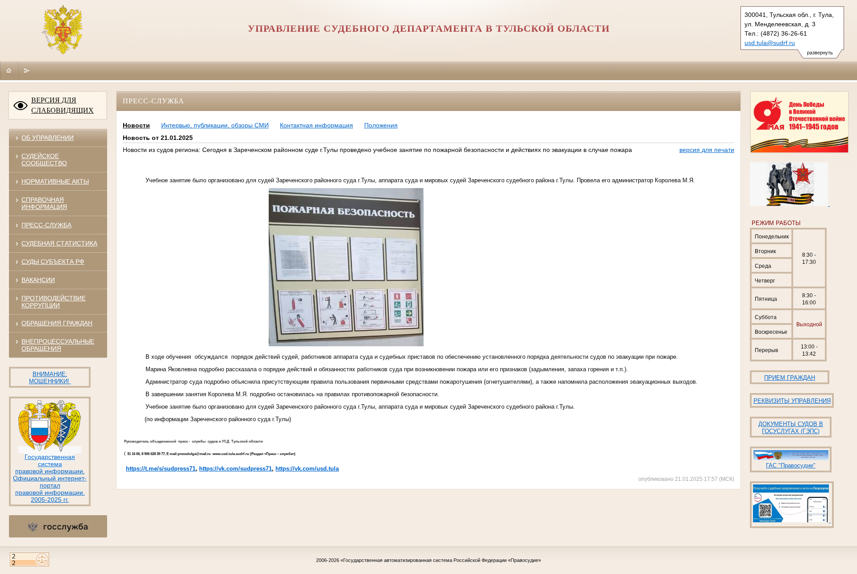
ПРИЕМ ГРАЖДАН (789, 377)
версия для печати (706, 149)
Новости (136, 125)
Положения (381, 125)
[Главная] (9, 70)
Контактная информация (316, 125)
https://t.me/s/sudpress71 (161, 468)
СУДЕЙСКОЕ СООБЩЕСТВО (44, 159)
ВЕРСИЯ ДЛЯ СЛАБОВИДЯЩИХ (62, 105)
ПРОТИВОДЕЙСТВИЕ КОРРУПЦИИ (53, 302)
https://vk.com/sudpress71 (235, 468)
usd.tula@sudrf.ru (770, 42)
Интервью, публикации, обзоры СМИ (215, 125)
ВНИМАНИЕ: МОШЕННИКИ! (50, 378)
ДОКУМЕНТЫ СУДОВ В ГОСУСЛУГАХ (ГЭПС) (790, 428)
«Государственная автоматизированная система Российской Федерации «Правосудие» (441, 560)
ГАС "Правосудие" (790, 465)
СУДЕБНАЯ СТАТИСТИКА (59, 243)
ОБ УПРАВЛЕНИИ (47, 137)
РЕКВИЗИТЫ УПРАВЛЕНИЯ (792, 401)
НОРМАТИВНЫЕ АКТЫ (55, 181)
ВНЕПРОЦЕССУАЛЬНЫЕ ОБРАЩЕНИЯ (57, 345)
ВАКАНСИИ (38, 279)
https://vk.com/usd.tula (307, 468)
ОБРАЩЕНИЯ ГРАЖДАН (56, 323)
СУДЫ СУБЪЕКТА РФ (52, 261)
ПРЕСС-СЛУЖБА (46, 225)
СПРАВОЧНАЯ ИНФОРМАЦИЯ (44, 203)
